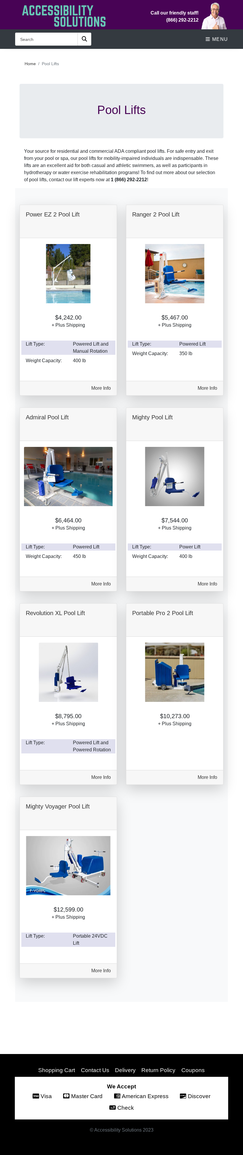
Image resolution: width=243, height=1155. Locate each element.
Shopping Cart (56, 1070)
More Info (101, 388)
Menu (219, 39)
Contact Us (95, 1070)
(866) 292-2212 (182, 20)
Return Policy (158, 1070)
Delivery (125, 1070)
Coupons (193, 1070)
